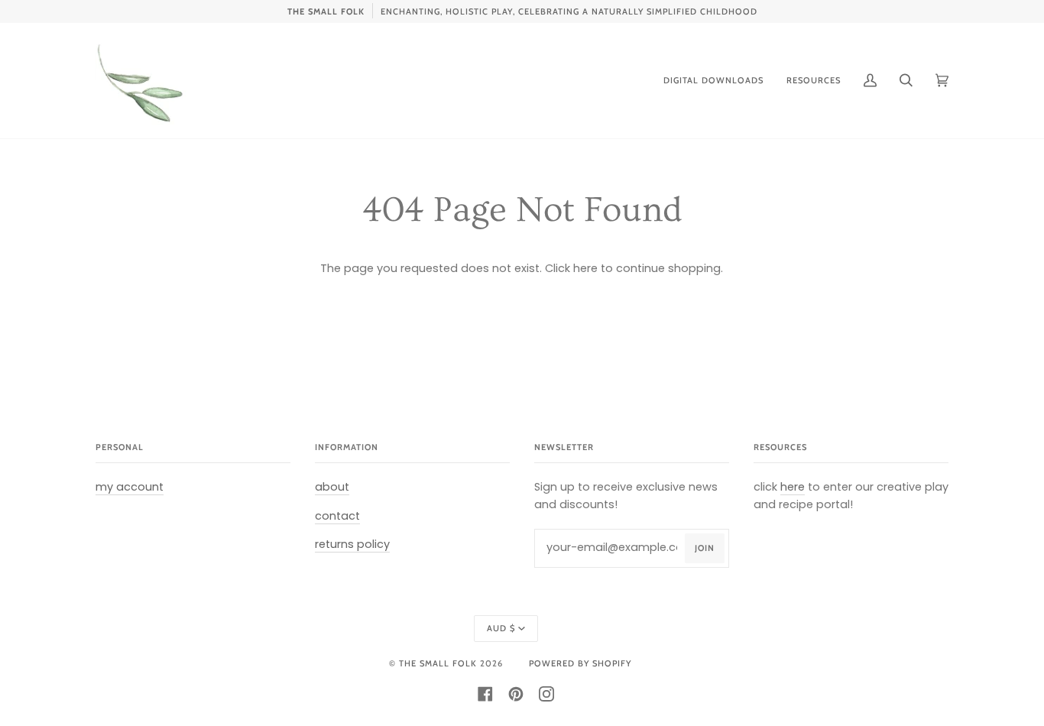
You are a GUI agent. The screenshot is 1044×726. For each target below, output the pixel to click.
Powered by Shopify (580, 663)
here (585, 268)
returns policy (352, 544)
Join (705, 548)
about (332, 486)
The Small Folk (438, 663)
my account (130, 486)
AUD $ (501, 628)
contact (337, 515)
